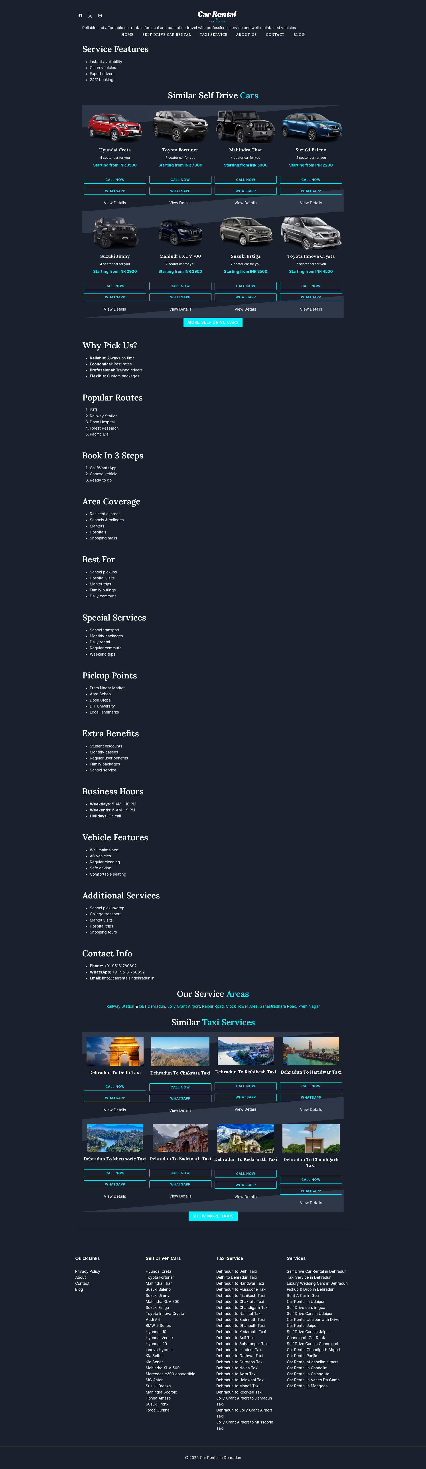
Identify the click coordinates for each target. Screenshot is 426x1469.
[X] (90, 15)
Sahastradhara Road (278, 1006)
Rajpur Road (213, 1006)
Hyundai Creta (115, 150)
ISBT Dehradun (152, 1006)
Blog (299, 34)
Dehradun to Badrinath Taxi (180, 1158)
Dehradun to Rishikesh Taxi (245, 1071)
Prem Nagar (309, 1006)
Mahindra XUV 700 (180, 256)
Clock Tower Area (242, 1006)
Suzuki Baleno (311, 150)
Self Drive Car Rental (166, 34)
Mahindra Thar (245, 150)
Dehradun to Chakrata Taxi (180, 1073)
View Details (115, 203)
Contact (275, 34)
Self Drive (228, 95)
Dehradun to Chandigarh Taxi (311, 1162)
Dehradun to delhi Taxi (115, 1072)
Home (127, 34)
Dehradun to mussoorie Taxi (115, 1159)
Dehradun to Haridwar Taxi (311, 1072)
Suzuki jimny (115, 256)
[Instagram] (100, 15)
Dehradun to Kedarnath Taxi (245, 1159)
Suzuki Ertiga (245, 256)
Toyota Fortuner (180, 150)
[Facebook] (80, 15)
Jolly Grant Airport (183, 1006)
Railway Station (120, 1006)
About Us (246, 34)
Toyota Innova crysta (311, 256)
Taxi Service (213, 34)
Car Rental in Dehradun (220, 1457)
